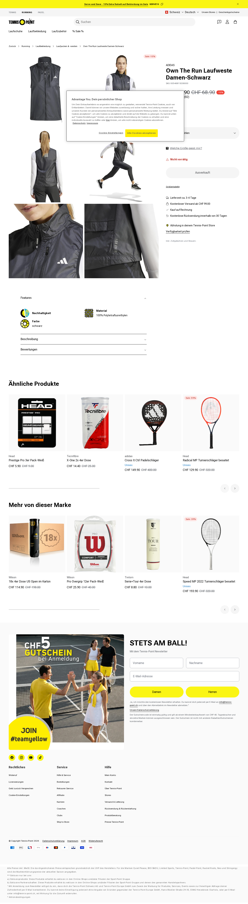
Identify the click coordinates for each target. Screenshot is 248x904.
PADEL (41, 12)
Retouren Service (65, 788)
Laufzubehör (59, 31)
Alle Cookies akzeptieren (141, 133)
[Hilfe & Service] (219, 22)
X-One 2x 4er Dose (79, 460)
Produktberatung (113, 815)
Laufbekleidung (37, 31)
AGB (83, 841)
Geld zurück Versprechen (21, 788)
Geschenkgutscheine (229, 12)
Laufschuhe (16, 31)
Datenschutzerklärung (53, 841)
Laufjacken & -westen (66, 46)
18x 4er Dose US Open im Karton (29, 581)
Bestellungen (63, 782)
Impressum (72, 841)
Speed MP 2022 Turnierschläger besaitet (209, 581)
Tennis (12, 12)
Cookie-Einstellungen (19, 795)
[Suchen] (78, 22)
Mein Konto (110, 775)
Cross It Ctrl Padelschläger (142, 460)
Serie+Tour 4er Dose (138, 581)
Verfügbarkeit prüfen (178, 231)
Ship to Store (63, 822)
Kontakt (108, 782)
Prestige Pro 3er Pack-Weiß (26, 460)
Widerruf (13, 775)
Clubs (59, 815)
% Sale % (78, 31)
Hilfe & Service (64, 775)
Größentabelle (173, 186)
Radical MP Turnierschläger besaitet (206, 460)
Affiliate (60, 795)
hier (108, 120)
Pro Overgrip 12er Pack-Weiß (85, 581)
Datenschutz (79, 123)
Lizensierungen (16, 782)
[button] (224, 488)
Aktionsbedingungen (20, 897)
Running (27, 12)
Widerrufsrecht (96, 841)
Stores (108, 795)
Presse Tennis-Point (114, 822)
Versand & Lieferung (114, 802)
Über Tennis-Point (113, 788)
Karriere (60, 802)
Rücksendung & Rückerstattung (120, 808)
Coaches (61, 808)
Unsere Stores (208, 12)
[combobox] (134, 22)
